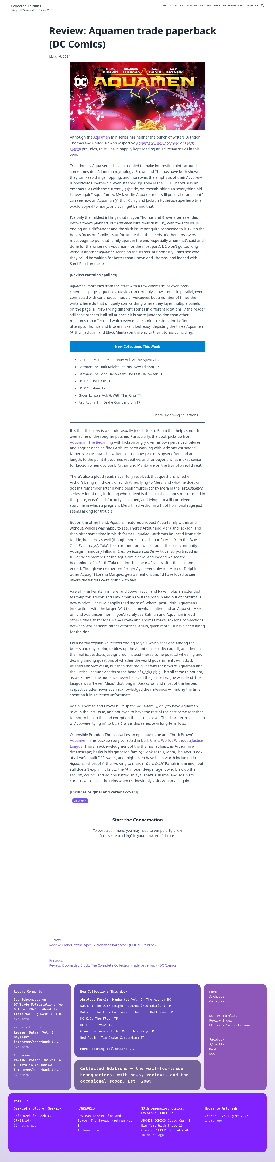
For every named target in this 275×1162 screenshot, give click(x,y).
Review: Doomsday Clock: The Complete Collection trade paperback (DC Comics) (113, 965)
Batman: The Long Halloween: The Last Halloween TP (120, 374)
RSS (212, 1054)
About (166, 5)
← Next (55, 940)
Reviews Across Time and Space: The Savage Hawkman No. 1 (104, 1120)
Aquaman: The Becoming (157, 143)
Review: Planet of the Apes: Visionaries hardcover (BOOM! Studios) (102, 945)
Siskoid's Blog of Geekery (37, 1108)
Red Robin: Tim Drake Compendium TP (109, 402)
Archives (216, 997)
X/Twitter (217, 1044)
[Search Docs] (262, 6)
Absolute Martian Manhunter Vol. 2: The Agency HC (119, 359)
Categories (218, 1001)
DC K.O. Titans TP (92, 388)
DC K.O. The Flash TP (94, 381)
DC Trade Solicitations (240, 5)
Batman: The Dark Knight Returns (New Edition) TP (118, 367)
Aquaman (80, 800)
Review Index (210, 5)
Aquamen (101, 137)
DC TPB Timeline (185, 5)
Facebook (216, 1040)
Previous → (58, 960)
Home (213, 992)
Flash (126, 189)
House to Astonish (221, 1108)
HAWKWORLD (86, 1108)
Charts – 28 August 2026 (226, 1116)
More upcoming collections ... (178, 415)
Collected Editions (26, 6)
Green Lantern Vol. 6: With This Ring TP (109, 395)
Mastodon (216, 1049)
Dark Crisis (151, 671)
